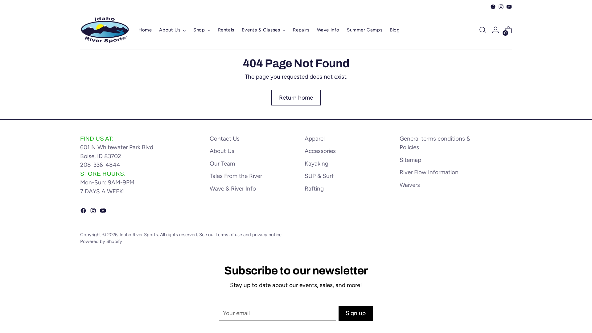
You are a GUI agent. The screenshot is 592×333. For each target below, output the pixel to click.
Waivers (410, 184)
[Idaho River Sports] (105, 30)
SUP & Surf (319, 175)
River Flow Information (429, 172)
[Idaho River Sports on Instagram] (501, 7)
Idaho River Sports (139, 234)
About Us (222, 150)
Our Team (222, 163)
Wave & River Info (233, 188)
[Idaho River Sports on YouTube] (509, 7)
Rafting (314, 188)
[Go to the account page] (495, 30)
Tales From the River (236, 175)
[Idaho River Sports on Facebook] (493, 7)
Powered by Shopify (101, 241)
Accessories (320, 150)
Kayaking (316, 163)
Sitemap (410, 159)
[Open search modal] (482, 30)
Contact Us (225, 138)
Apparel (315, 138)
